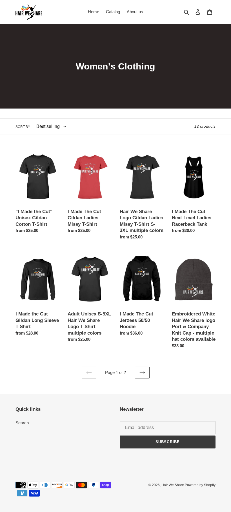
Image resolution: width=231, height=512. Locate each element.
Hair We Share (173, 485)
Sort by (22, 127)
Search (22, 422)
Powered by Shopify (200, 485)
